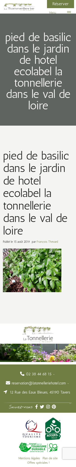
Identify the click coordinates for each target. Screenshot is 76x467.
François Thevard (47, 241)
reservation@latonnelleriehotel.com (39, 383)
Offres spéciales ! (38, 462)
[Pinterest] (54, 406)
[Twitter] (43, 406)
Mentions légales (29, 458)
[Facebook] (37, 406)
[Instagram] (49, 406)
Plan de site (50, 458)
